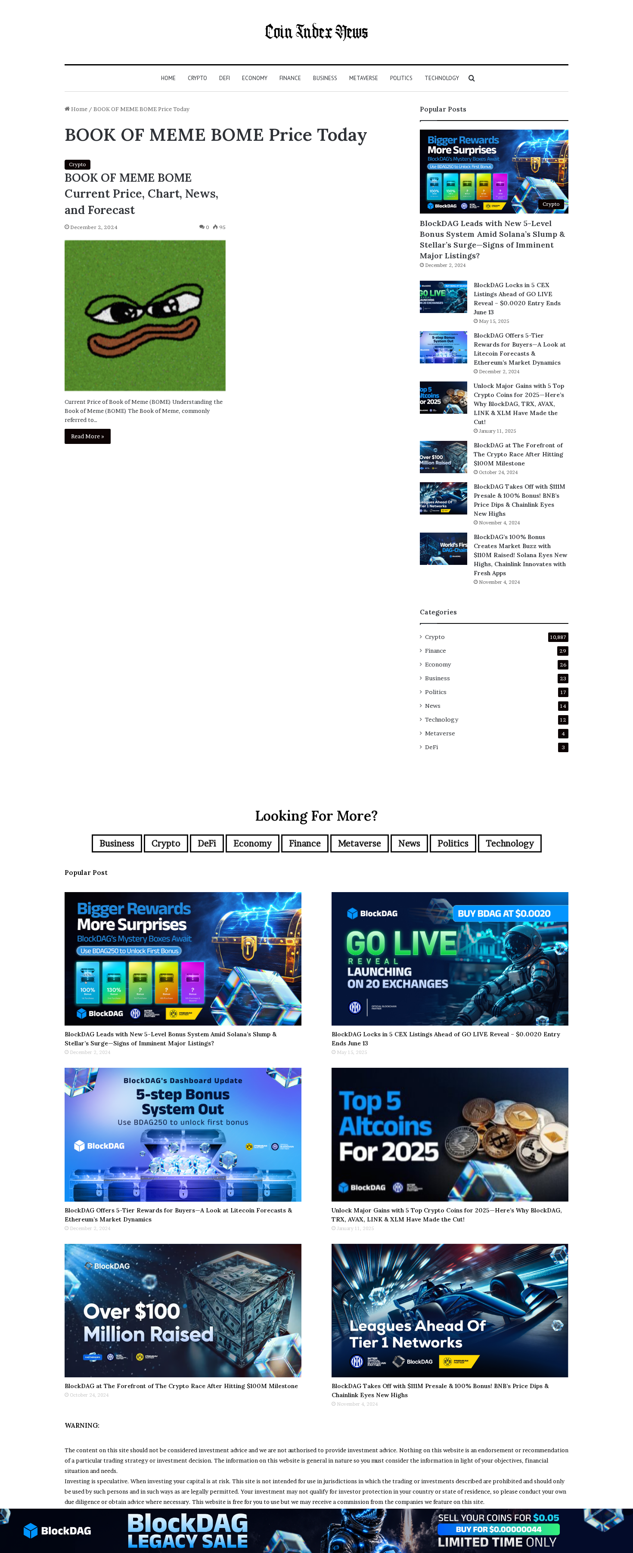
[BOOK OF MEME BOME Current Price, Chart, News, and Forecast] (145, 315)
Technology (442, 78)
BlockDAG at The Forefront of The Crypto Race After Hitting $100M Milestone (518, 454)
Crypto (197, 78)
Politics (401, 78)
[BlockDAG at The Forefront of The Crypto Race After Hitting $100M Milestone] (443, 457)
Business (325, 78)
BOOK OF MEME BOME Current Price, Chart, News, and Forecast (141, 193)
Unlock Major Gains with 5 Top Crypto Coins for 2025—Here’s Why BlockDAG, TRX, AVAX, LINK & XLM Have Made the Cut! (519, 404)
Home (168, 78)
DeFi (224, 78)
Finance (290, 78)
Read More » (87, 436)
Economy (254, 78)
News (433, 705)
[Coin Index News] (316, 32)
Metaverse (363, 78)
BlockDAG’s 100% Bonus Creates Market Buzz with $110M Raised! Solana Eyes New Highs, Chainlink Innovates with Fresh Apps (520, 555)
